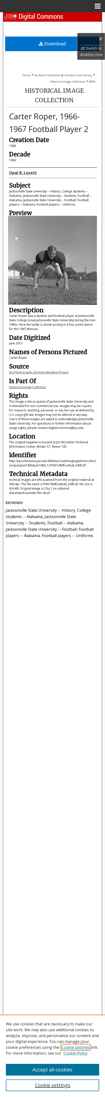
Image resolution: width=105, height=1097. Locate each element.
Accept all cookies (52, 1069)
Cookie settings (75, 1047)
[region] (52, 1056)
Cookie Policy (75, 1053)
